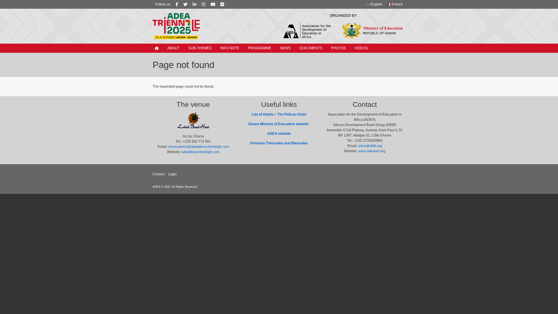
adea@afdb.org (370, 146)
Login (172, 174)
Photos (338, 48)
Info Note (229, 48)
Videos (361, 48)
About (173, 48)
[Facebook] (177, 4)
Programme (259, 48)
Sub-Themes (200, 48)
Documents (310, 48)
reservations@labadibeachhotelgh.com (198, 146)
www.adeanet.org (371, 151)
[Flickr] (222, 4)
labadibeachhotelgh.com (200, 152)
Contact (159, 174)
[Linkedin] (194, 4)
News (285, 48)
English (376, 4)
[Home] (178, 26)
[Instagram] (203, 4)
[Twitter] (185, 4)
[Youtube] (213, 4)
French (397, 4)
